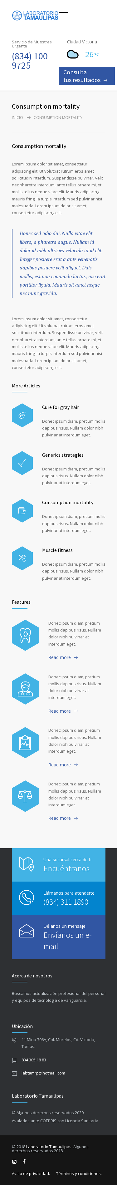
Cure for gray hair (60, 407)
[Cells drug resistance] (25, 689)
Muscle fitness (57, 550)
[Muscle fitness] (22, 558)
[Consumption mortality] (22, 511)
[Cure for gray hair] (22, 415)
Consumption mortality (39, 146)
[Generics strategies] (22, 463)
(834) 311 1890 (65, 902)
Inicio (17, 117)
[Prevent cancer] (25, 796)
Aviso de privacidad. (31, 1173)
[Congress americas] (25, 742)
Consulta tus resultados (81, 76)
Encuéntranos (66, 868)
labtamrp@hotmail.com (43, 1073)
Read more (59, 657)
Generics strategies (63, 455)
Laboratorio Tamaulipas (48, 1146)
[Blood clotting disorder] (25, 635)
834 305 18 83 (34, 1060)
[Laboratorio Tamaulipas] (35, 15)
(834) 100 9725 (30, 60)
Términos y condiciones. (79, 1173)
